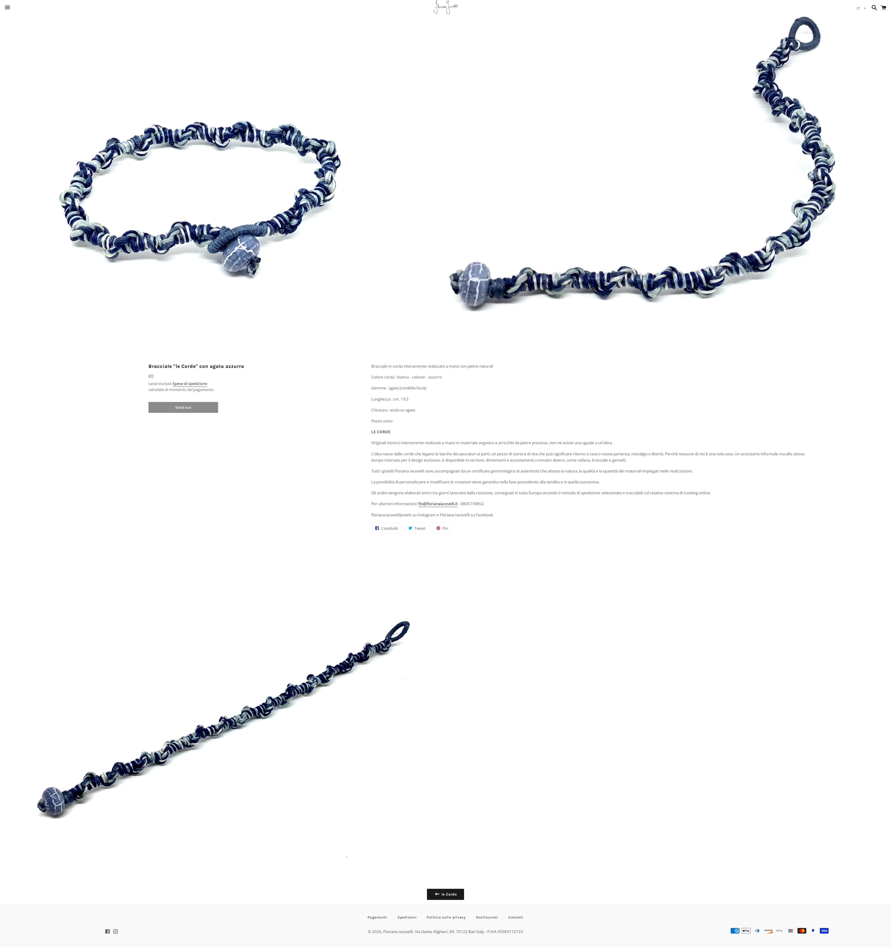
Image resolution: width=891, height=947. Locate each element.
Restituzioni (487, 917)
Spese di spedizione (190, 383)
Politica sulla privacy (446, 917)
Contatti (515, 917)
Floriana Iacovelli (398, 931)
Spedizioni (407, 917)
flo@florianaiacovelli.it (438, 503)
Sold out (183, 407)
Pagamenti (377, 917)
